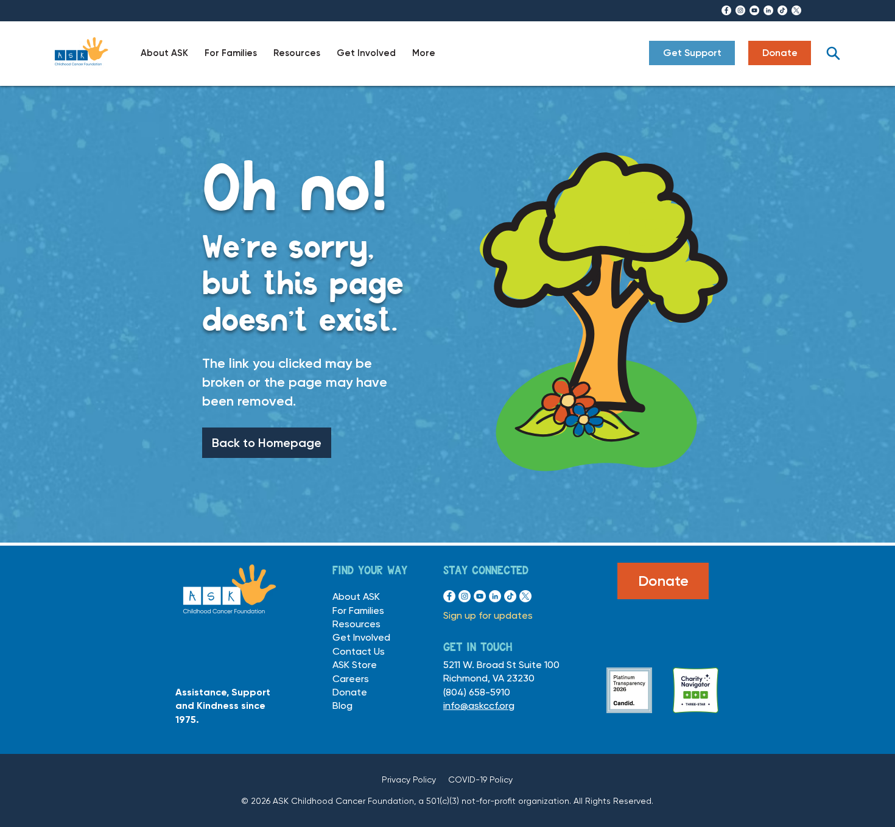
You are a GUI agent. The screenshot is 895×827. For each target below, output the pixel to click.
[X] (796, 10)
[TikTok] (782, 10)
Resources (356, 624)
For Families (358, 610)
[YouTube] (754, 10)
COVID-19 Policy (480, 779)
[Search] (833, 53)
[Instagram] (740, 10)
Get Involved (361, 637)
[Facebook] (726, 10)
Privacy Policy (409, 779)
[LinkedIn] (768, 10)
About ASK (356, 596)
